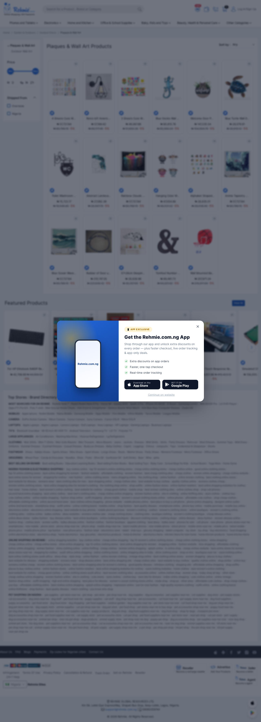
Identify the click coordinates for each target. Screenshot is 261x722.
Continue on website (161, 394)
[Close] (198, 326)
